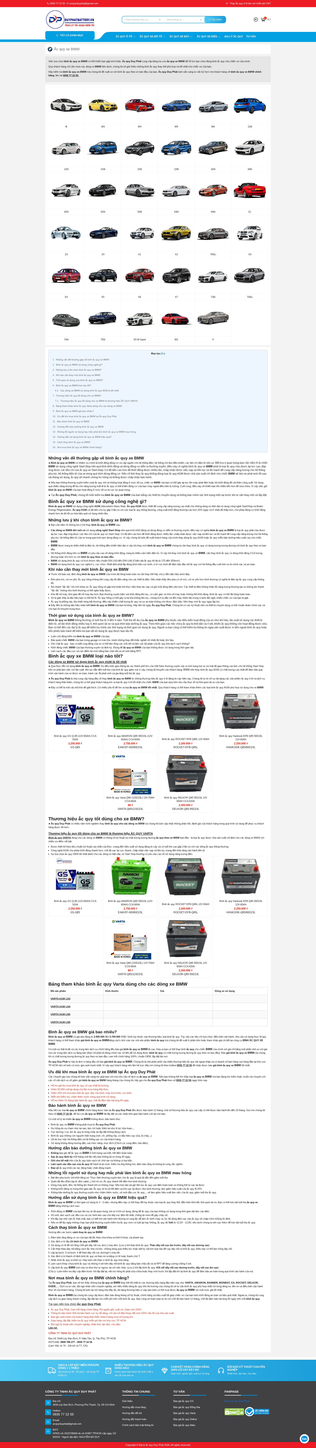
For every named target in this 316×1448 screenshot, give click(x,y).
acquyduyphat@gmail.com (83, 3)
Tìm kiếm (216, 19)
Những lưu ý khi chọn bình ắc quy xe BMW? (77, 369)
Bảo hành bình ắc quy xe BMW (71, 421)
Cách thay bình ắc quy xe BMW (71, 442)
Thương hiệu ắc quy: (67, 701)
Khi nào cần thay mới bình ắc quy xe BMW (76, 375)
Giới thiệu (127, 1401)
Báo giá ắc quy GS (183, 1401)
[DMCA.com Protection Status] (234, 1411)
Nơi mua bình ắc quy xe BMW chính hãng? (77, 447)
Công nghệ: (172, 720)
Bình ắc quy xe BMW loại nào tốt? (72, 385)
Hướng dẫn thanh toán (134, 1419)
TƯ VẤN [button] (179, 1391)
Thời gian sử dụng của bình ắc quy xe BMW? (78, 380)
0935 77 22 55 (57, 3)
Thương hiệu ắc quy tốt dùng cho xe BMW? (77, 395)
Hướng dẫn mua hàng (134, 1407)
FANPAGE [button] (231, 1391)
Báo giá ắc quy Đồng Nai (186, 1407)
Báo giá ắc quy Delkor (185, 1419)
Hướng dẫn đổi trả (132, 1413)
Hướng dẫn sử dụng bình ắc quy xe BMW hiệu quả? (82, 437)
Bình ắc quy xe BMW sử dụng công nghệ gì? (78, 364)
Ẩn (162, 353)
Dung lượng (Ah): (65, 714)
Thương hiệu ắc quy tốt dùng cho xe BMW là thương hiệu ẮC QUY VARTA (96, 401)
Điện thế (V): (62, 707)
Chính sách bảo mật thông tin (138, 1425)
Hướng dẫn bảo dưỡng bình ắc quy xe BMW (78, 426)
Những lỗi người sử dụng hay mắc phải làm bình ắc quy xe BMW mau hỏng (94, 431)
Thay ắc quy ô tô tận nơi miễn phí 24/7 (250, 3)
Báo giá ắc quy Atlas (184, 1425)
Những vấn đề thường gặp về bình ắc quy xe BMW (81, 359)
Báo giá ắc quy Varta (184, 1413)
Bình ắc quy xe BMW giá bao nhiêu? (73, 411)
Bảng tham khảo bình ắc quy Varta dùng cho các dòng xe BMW (87, 406)
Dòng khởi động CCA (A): (70, 720)
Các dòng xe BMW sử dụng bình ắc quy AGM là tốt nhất (87, 390)
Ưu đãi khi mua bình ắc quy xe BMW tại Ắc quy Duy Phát (85, 416)
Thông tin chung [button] (136, 1391)
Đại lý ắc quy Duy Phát (236, 1401)
